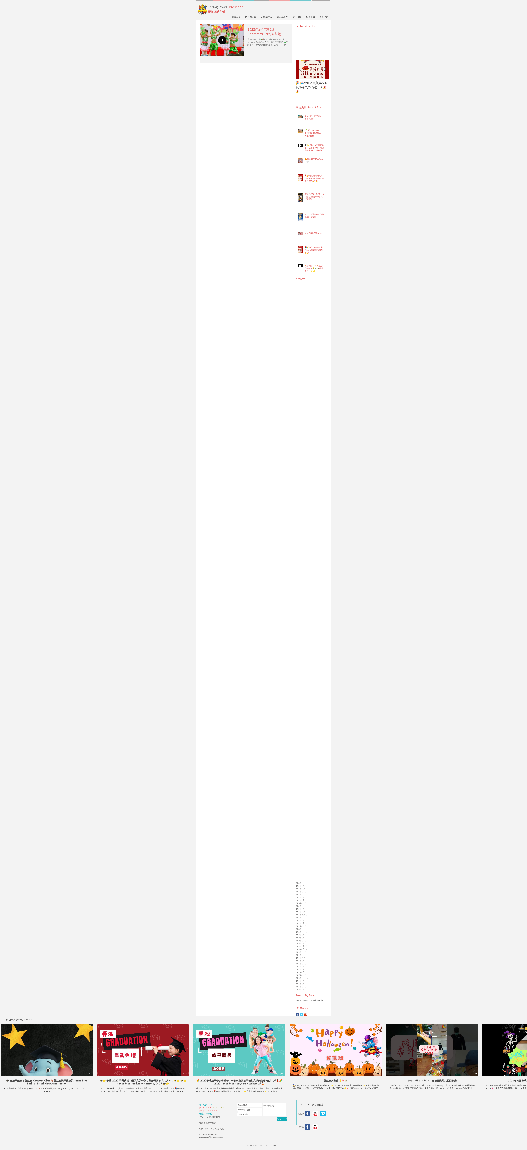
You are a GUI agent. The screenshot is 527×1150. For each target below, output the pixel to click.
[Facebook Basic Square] (297, 1014)
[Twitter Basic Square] (301, 1014)
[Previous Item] (300, 69)
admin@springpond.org (213, 1136)
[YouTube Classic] (315, 1113)
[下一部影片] (523, 1049)
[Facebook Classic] (307, 1113)
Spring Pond (226, 7)
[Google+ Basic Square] (305, 1014)
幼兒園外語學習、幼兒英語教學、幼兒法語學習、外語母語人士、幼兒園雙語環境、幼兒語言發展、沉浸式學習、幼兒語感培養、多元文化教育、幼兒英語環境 (311, 1000)
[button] (17, 1019)
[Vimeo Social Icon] (323, 1113)
